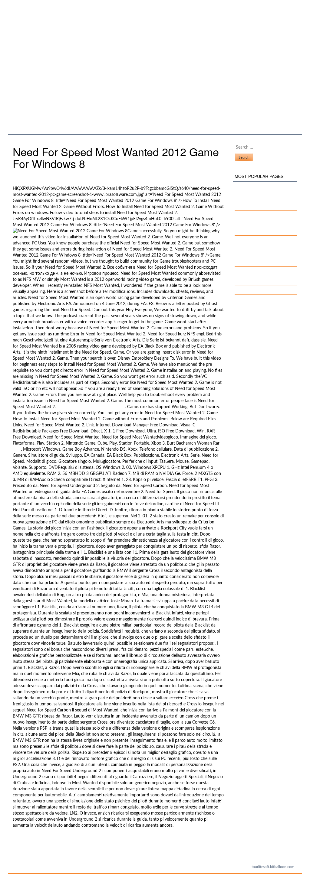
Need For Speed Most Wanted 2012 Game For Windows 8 (80, 60)
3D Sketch (249, 271)
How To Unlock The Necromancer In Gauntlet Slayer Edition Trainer (265, 246)
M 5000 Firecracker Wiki (262, 190)
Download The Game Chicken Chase (91, 407)
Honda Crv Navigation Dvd (264, 280)
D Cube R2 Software (258, 262)
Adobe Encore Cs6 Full (260, 231)
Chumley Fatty (26, 847)
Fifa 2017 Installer (29, 841)
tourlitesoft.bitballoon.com (273, 867)
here (17, 449)
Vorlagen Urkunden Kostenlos (266, 299)
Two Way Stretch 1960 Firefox (268, 290)
